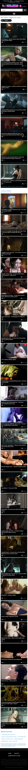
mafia (20, 68)
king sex (21, 45)
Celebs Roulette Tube (14, 755)
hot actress (3, 92)
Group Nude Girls (4, 163)
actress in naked (18, 186)
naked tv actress (11, 186)
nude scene (8, 115)
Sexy (25, 45)
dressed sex (10, 139)
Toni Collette (16, 68)
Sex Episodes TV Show (14, 2)
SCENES (24, 6)
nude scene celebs (10, 92)
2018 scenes (22, 92)
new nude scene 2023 (17, 139)
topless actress (15, 115)
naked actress (4, 186)
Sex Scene (3, 68)
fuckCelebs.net (11, 767)
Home (9, 753)
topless (2, 45)
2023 (23, 68)
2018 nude (17, 92)
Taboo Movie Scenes (19, 1)
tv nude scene (22, 115)
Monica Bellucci (9, 68)
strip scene (7, 45)
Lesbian (11, 45)
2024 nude (3, 115)
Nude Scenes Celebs (8, 1)
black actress (16, 45)
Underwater (11, 163)
